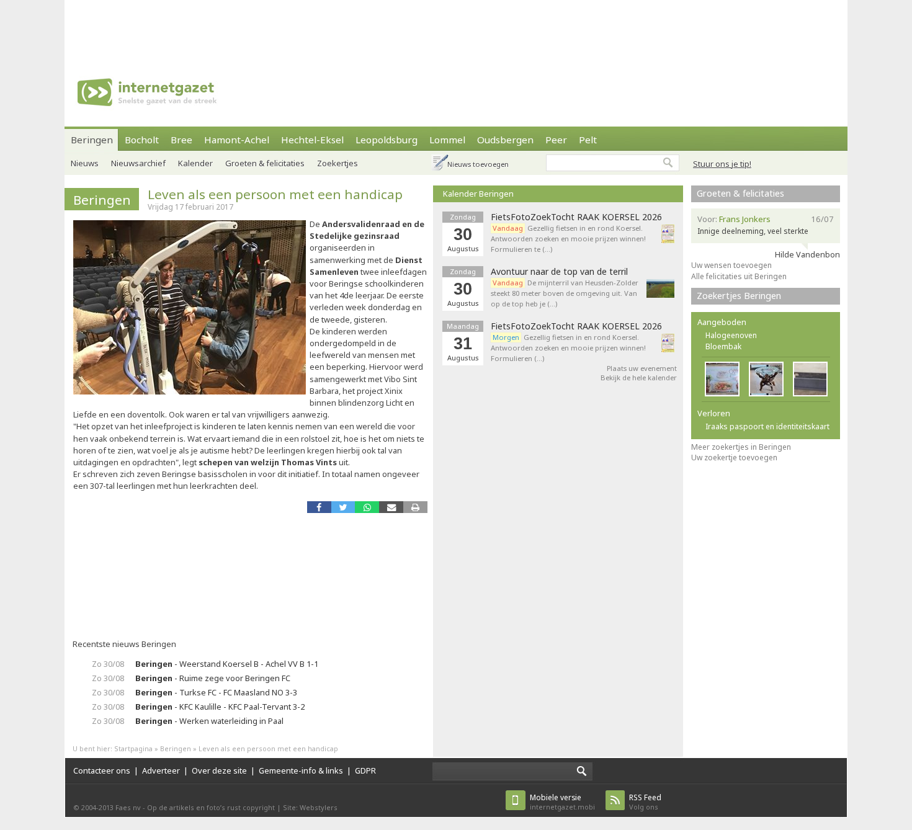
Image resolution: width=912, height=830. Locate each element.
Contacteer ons (101, 770)
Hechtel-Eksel (312, 139)
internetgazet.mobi (562, 802)
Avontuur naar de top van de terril (559, 271)
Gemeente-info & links (301, 770)
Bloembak (723, 346)
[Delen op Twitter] (343, 507)
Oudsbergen (505, 139)
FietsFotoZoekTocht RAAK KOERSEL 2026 (576, 217)
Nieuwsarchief (138, 163)
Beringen (92, 139)
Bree (181, 139)
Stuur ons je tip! (722, 163)
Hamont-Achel (236, 139)
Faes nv (128, 807)
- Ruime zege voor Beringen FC (212, 678)
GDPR (365, 770)
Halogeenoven (731, 335)
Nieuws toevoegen (478, 164)
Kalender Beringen (478, 193)
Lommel (447, 139)
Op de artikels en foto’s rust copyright (211, 807)
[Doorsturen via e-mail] (391, 507)
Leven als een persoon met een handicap (275, 194)
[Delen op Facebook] (319, 507)
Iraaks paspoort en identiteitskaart (767, 426)
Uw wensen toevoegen (731, 265)
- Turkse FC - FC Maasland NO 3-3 (216, 692)
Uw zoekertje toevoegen (734, 457)
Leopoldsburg (386, 139)
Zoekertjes (337, 163)
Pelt (588, 139)
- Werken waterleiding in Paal (209, 720)
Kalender (195, 163)
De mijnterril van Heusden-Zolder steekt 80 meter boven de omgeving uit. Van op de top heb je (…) (564, 293)
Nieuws (85, 163)
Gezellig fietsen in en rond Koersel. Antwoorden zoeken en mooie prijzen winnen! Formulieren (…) (568, 347)
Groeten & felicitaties (265, 163)
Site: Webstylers (310, 807)
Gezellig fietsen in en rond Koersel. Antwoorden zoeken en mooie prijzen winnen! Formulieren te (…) (568, 238)
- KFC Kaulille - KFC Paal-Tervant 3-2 (220, 706)
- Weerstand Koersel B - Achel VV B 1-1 (226, 663)
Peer (556, 139)
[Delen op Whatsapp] (367, 507)
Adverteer (161, 770)
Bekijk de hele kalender (639, 377)
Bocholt (142, 139)
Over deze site (219, 770)
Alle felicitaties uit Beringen (739, 276)
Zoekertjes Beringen (739, 295)
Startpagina (133, 748)
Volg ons (645, 802)
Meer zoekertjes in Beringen (741, 447)
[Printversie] (415, 507)
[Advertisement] (456, 28)
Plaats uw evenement (642, 368)
